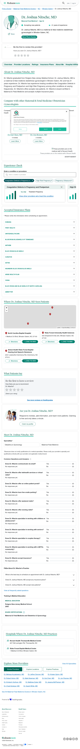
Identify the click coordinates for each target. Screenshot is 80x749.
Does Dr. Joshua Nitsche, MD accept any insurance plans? (25, 580)
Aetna (7, 263)
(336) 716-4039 (31, 341)
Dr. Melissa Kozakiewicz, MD (14, 674)
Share (13, 34)
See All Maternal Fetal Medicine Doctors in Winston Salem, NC (24, 692)
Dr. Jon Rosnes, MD (65, 678)
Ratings (35, 64)
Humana (8, 222)
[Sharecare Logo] (13, 3)
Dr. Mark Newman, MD (30, 678)
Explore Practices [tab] (52, 669)
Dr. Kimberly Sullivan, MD (13, 682)
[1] (15, 55)
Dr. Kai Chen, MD (48, 678)
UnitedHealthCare (12, 234)
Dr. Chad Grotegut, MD (12, 686)
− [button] (6, 310)
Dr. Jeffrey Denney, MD (36, 674)
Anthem (8, 245)
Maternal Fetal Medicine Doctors (24, 9)
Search (63, 3)
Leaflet (58, 327)
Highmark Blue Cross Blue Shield (18, 269)
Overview (8, 64)
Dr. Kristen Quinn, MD (55, 674)
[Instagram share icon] (67, 739)
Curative (8, 257)
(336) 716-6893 (67, 341)
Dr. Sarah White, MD (31, 686)
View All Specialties (69, 663)
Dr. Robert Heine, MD (11, 678)
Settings (20, 129)
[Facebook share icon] (64, 739)
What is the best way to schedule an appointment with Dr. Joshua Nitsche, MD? (32, 574)
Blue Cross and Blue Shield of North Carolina (23, 286)
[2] (18, 55)
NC (39, 9)
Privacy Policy (39, 122)
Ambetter (9, 292)
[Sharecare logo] (23, 737)
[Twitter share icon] (73, 739)
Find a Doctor (6, 9)
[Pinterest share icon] (76, 739)
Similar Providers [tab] (13, 669)
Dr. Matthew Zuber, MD (33, 682)
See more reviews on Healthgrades (40, 400)
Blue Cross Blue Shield (14, 251)
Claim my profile (27, 424)
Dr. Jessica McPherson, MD (54, 682)
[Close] (66, 111)
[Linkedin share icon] (70, 739)
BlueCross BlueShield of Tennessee (19, 239)
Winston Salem (47, 9)
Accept (60, 129)
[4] (25, 55)
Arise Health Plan (12, 274)
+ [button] (6, 307)
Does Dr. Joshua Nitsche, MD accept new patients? (23, 585)
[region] (40, 121)
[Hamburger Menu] (5, 3)
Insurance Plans (47, 64)
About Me (60, 64)
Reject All (46, 129)
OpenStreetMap (66, 327)
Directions (14, 342)
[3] (21, 55)
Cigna (7, 280)
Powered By (5, 699)
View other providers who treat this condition (36, 196)
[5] (28, 55)
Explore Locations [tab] (32, 669)
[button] (30, 459)
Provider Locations (22, 64)
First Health (10, 228)
